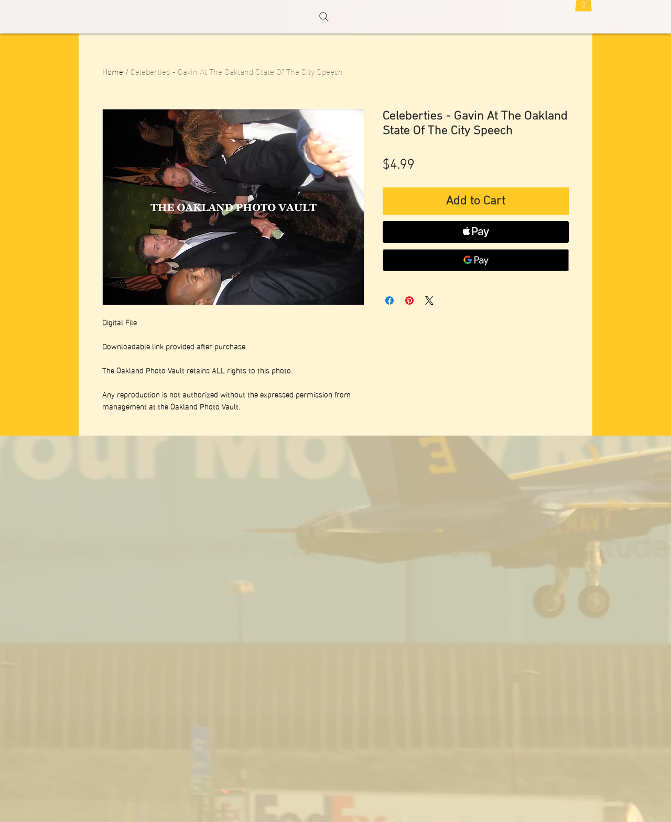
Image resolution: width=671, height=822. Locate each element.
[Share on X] (429, 300)
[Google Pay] (476, 260)
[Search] (324, 17)
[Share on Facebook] (389, 300)
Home (112, 71)
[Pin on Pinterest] (409, 300)
